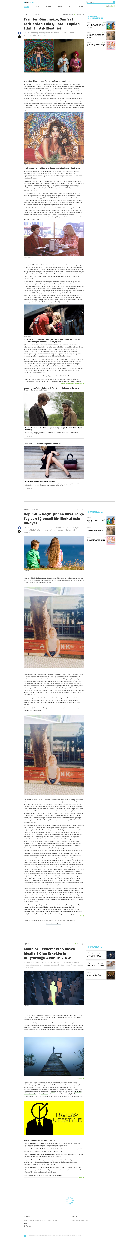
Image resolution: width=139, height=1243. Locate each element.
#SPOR (32, 1220)
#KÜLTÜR (26, 1220)
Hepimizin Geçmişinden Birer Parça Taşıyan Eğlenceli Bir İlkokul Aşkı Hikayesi (96, 26)
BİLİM (37, 6)
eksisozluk (110, 6)
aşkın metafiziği (65, 381)
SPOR (70, 6)
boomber (79, 1078)
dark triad (44, 1094)
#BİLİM (44, 1220)
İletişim (87, 1220)
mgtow (53, 1092)
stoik (34, 1094)
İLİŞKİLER (27, 14)
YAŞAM (60, 6)
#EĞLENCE (38, 1220)
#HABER (55, 1220)
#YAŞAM (49, 1220)
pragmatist (77, 1092)
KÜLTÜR (26, 6)
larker (80, 1177)
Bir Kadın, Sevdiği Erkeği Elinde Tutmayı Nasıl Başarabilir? (95, 974)
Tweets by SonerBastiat (53, 924)
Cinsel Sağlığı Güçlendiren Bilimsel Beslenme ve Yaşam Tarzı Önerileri (96, 45)
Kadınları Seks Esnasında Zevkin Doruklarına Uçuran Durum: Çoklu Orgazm (95, 36)
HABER (81, 6)
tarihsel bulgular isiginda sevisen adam (71, 383)
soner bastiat (78, 916)
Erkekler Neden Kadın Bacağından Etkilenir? (40, 481)
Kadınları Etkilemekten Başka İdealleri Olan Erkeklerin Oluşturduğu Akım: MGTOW (94, 955)
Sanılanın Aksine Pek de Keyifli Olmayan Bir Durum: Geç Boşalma (95, 964)
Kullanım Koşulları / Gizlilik (77, 1220)
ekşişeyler (31, 2)
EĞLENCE (48, 6)
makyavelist (28, 1094)
